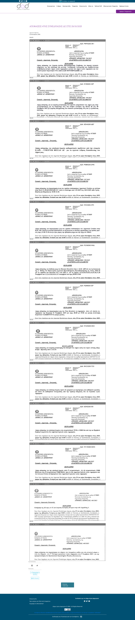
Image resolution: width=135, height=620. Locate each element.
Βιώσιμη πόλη (66, 6)
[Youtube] (26, 1)
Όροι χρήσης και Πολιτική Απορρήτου (40, 601)
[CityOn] (60, 1)
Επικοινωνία (83, 6)
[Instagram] (24, 1)
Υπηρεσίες (75, 6)
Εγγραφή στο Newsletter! (37, 603)
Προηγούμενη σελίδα (36, 573)
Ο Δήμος (58, 6)
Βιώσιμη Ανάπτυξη (65, 585)
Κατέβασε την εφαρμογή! (68, 1)
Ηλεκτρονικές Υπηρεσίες (110, 6)
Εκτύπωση (35, 578)
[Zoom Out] (41, 40)
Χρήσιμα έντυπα (123, 6)
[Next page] (33, 40)
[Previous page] (31, 40)
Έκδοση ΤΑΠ (98, 6)
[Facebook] (19, 1)
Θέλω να (90, 6)
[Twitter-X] (22, 1)
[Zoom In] (43, 40)
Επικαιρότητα (51, 6)
